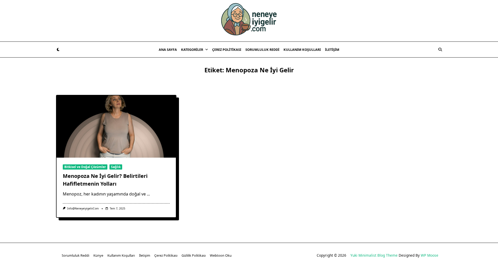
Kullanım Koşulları (302, 49)
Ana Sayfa (168, 49)
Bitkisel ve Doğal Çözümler (85, 167)
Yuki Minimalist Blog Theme (374, 255)
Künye (98, 255)
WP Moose (429, 255)
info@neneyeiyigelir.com (83, 208)
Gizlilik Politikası (194, 255)
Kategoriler (192, 49)
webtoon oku (221, 255)
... (148, 194)
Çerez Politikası (226, 49)
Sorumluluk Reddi (262, 49)
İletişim (332, 49)
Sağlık (116, 167)
